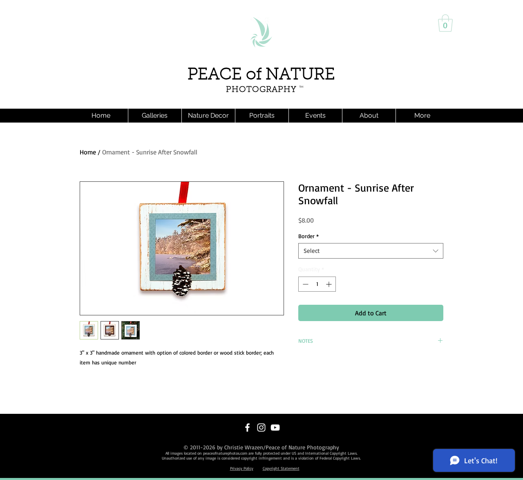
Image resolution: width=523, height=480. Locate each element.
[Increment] (329, 284)
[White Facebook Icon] (247, 427)
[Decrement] (304, 284)
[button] (445, 23)
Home (88, 152)
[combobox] (370, 251)
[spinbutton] (317, 284)
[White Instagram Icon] (261, 427)
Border (308, 235)
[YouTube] (275, 427)
